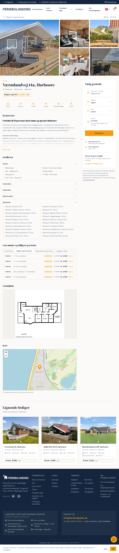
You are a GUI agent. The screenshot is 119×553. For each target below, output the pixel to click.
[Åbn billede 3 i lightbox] (104, 33)
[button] (39, 367)
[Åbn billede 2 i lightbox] (74, 33)
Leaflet (61, 389)
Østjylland (75, 492)
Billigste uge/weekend (24, 251)
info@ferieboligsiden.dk (94, 164)
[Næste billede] (36, 430)
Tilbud (34, 489)
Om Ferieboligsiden (94, 9)
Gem (114, 17)
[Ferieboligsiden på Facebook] (13, 496)
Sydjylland (75, 489)
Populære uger (63, 9)
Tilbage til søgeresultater (15, 17)
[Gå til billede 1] (20, 441)
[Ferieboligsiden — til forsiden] (15, 476)
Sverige (54, 483)
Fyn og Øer (89, 483)
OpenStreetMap (71, 389)
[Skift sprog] (107, 9)
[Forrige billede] (6, 430)
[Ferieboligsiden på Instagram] (19, 496)
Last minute (49, 9)
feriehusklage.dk (88, 180)
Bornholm (88, 480)
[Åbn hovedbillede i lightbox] (29, 48)
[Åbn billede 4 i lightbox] (74, 62)
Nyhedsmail (111, 2)
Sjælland (74, 480)
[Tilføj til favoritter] (35, 440)
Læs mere (6, 150)
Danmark (8, 89)
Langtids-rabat (62, 251)
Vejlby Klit (28, 89)
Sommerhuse (37, 9)
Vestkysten (18, 89)
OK (113, 549)
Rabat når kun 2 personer (44, 251)
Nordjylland (89, 492)
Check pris (99, 133)
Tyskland (55, 486)
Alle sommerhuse (38, 480)
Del (107, 17)
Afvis (105, 549)
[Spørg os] (114, 539)
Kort (33, 483)
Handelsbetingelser (107, 491)
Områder (79, 9)
